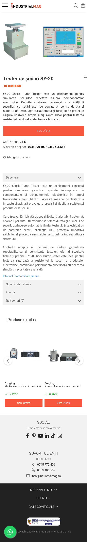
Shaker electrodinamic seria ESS (23, 386)
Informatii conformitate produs (21, 276)
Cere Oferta (43, 130)
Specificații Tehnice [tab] (19, 284)
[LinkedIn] (46, 436)
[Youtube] (40, 436)
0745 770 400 (45, 464)
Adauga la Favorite (18, 157)
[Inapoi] (84, 77)
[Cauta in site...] (76, 5)
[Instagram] (59, 436)
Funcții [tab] (10, 292)
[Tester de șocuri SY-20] (43, 42)
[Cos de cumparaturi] (83, 5)
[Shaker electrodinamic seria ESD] (63, 354)
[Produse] (5, 6)
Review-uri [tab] (15, 301)
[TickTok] (53, 436)
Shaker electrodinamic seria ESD (63, 386)
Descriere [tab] (12, 177)
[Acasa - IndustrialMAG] (26, 6)
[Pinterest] (33, 436)
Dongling (10, 383)
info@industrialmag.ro (46, 476)
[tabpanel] (43, 42)
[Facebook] (27, 436)
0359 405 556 (45, 470)
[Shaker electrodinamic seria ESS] (23, 354)
